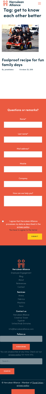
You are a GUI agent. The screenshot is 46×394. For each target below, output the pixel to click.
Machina (21, 303)
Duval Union (37, 383)
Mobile (23, 164)
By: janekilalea (7, 70)
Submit (34, 236)
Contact (21, 287)
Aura (21, 306)
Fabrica (21, 299)
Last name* (23, 134)
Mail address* (23, 149)
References (21, 284)
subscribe (21, 347)
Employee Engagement (21, 273)
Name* (23, 119)
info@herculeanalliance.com (21, 329)
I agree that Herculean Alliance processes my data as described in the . (23, 224)
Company (23, 179)
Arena (21, 296)
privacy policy (23, 227)
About (21, 280)
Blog (21, 277)
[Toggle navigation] (39, 3)
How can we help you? (23, 193)
